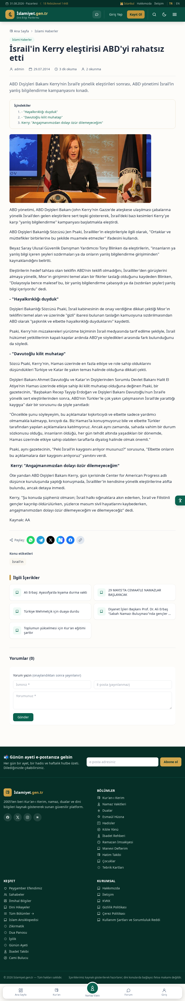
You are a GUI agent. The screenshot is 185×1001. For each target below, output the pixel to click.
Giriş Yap (116, 14)
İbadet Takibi (19, 951)
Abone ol (171, 762)
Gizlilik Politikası (114, 907)
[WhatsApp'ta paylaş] (31, 540)
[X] (18, 817)
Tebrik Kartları (113, 867)
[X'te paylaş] (50, 540)
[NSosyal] (37, 817)
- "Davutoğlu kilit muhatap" (42, 117)
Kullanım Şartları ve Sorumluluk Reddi (131, 920)
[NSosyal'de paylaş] (60, 540)
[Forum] (97, 14)
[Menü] (175, 14)
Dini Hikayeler (19, 907)
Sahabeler (16, 894)
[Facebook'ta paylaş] (70, 540)
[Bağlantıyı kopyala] (80, 540)
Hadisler (108, 823)
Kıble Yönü (110, 829)
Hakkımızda (144, 3)
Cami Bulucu (18, 958)
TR (171, 3)
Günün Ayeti (18, 945)
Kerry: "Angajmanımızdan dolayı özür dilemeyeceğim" (62, 122)
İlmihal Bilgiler (20, 901)
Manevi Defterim (115, 848)
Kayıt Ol (136, 14)
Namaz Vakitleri (114, 804)
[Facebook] (8, 817)
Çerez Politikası (113, 913)
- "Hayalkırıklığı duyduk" (39, 112)
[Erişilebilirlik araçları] (180, 500)
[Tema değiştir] (164, 14)
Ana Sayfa (21, 31)
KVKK (106, 901)
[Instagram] (27, 817)
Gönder (23, 717)
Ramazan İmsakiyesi (117, 842)
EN (178, 3)
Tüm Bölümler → (21, 913)
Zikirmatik (16, 926)
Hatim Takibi (111, 855)
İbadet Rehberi (113, 836)
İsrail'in (17, 561)
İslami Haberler (46, 31)
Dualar (107, 810)
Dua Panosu (18, 932)
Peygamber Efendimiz (25, 888)
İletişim (159, 3)
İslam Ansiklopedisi (23, 920)
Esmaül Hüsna (113, 817)
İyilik (12, 939)
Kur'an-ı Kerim (113, 798)
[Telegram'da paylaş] (41, 540)
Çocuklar (109, 861)
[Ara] (154, 14)
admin (19, 69)
